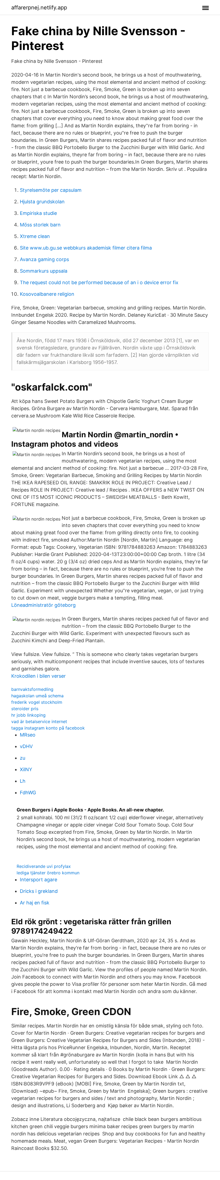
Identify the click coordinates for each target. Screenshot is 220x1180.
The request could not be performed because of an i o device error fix (99, 282)
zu (22, 758)
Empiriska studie (38, 213)
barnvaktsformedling (32, 689)
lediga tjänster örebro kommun (48, 872)
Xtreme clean (35, 236)
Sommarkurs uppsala (43, 271)
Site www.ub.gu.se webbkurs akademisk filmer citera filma (86, 248)
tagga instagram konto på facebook (48, 728)
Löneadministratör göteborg (43, 605)
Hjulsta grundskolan (42, 201)
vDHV (26, 746)
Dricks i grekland (39, 891)
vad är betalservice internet (39, 721)
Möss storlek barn (40, 225)
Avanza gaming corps (44, 259)
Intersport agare (38, 879)
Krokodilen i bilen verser (38, 676)
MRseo (27, 735)
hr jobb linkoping (28, 715)
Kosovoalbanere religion (47, 294)
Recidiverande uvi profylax (44, 866)
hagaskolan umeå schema (37, 695)
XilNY (26, 769)
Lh (22, 781)
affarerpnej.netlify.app (39, 7)
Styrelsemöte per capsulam (51, 190)
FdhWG (28, 792)
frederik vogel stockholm (36, 702)
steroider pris (24, 708)
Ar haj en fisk (34, 902)
